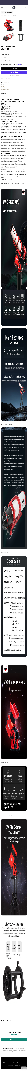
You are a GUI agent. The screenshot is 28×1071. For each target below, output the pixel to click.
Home (2, 15)
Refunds (9, 1063)
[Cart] (26, 8)
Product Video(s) (6, 79)
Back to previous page (7, 12)
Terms (14, 1063)
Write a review (14, 1040)
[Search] (24, 8)
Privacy (4, 1063)
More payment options (14, 75)
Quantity (3, 58)
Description (3, 93)
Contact (18, 1063)
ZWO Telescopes (5, 89)
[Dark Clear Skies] (14, 8)
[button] (2, 8)
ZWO (2, 86)
